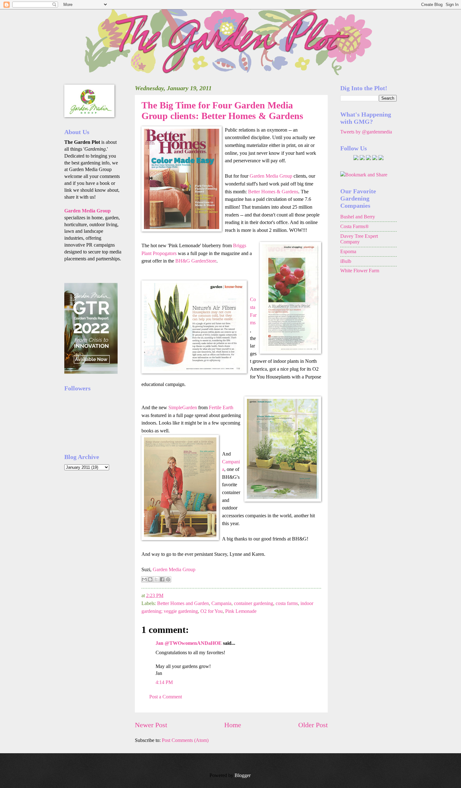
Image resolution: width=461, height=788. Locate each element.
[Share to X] (156, 579)
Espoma (348, 251)
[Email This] (144, 579)
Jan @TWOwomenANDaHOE (189, 643)
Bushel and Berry (357, 216)
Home (232, 725)
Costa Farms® (354, 226)
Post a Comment (165, 696)
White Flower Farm (359, 270)
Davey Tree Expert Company (359, 239)
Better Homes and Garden (183, 603)
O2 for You (211, 611)
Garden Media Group (272, 176)
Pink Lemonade (241, 611)
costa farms (287, 603)
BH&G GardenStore (195, 261)
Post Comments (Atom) (185, 740)
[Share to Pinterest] (168, 579)
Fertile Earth (221, 407)
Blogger (242, 775)
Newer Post (151, 725)
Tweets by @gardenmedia (366, 131)
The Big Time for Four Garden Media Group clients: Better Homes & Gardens (222, 110)
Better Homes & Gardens (273, 192)
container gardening (253, 603)
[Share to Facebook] (162, 579)
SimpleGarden (182, 407)
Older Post (313, 725)
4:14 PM (164, 682)
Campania (221, 603)
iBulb (345, 261)
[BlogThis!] (150, 579)
